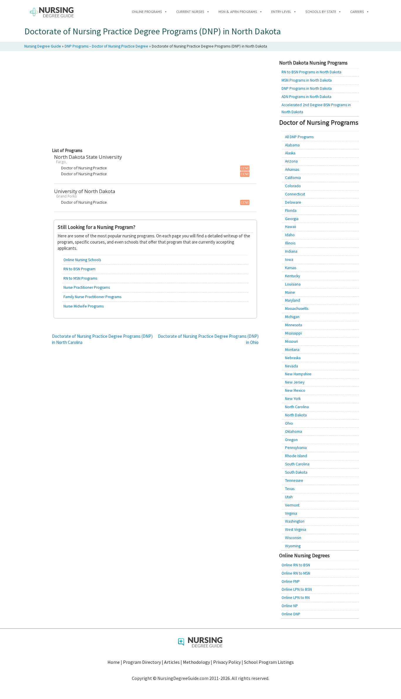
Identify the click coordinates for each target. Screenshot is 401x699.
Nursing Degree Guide (42, 46)
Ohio (289, 423)
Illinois (290, 243)
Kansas (290, 267)
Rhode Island (296, 455)
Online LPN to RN (296, 597)
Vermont (292, 505)
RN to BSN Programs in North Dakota (311, 72)
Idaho (290, 234)
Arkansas (292, 169)
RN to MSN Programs (80, 278)
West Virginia (295, 529)
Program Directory (142, 662)
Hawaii (290, 226)
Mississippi (293, 333)
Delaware (293, 202)
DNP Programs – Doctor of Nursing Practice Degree (106, 46)
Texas (289, 488)
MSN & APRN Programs (237, 11)
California (293, 177)
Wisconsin (293, 537)
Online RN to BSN (296, 565)
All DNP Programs (299, 136)
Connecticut (295, 194)
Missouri (291, 341)
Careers (357, 11)
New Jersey (294, 382)
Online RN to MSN (296, 573)
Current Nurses (190, 11)
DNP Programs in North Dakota (307, 88)
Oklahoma (293, 431)
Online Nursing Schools (82, 259)
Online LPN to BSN (297, 589)
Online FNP (291, 581)
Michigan (292, 316)
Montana (292, 349)
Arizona (291, 161)
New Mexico (295, 390)
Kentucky (292, 275)
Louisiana (293, 284)
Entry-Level (281, 11)
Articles (172, 662)
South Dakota (296, 472)
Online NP (290, 605)
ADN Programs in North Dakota (306, 96)
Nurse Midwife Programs (83, 306)
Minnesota (293, 325)
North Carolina (297, 406)
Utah (289, 496)
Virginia (291, 513)
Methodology (196, 662)
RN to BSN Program (79, 268)
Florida (290, 210)
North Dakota (296, 415)
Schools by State (320, 11)
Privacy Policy (227, 662)
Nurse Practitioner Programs (86, 287)
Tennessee (294, 480)
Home (113, 662)
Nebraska (293, 357)
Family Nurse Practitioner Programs (92, 296)
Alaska (290, 153)
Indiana (291, 251)
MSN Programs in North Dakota (307, 80)
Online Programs (147, 11)
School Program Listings (269, 662)
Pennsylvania (296, 447)
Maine (290, 292)
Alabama (292, 145)
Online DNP (291, 614)
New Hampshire (298, 374)
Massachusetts (296, 308)
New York (293, 398)
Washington (294, 521)
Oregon (291, 439)
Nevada (291, 366)
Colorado (293, 185)
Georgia (292, 218)
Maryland (292, 300)
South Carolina (297, 464)
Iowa (289, 259)
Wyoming (293, 545)
